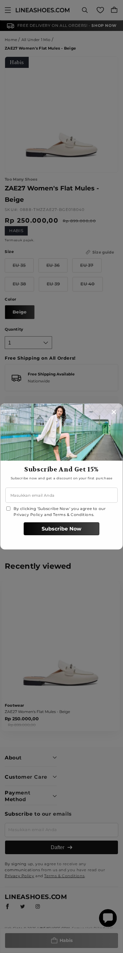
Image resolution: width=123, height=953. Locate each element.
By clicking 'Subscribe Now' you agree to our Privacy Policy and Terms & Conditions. (60, 511)
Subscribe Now (61, 529)
